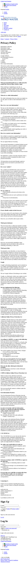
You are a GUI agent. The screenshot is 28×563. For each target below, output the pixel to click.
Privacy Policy (14, 39)
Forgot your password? (11, 528)
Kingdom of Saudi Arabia (11, 4)
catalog (19, 36)
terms (8, 508)
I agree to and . (10, 508)
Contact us (6, 29)
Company (7, 39)
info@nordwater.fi (5, 558)
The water (6, 25)
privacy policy (15, 508)
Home (5, 22)
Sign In (2, 528)
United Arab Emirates (11, 5)
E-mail (2, 505)
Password (3, 507)
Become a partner (8, 28)
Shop (5, 24)
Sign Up (3, 510)
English (5, 13)
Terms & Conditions (13, 560)
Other (6, 6)
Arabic (5, 12)
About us (6, 26)
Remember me (5, 530)
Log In (2, 16)
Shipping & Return (5, 561)
